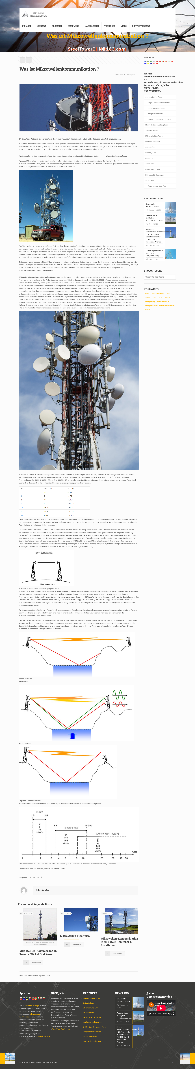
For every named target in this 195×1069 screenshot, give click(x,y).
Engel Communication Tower (159, 103)
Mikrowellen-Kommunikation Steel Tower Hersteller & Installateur (119, 942)
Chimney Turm (150, 153)
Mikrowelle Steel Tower (154, 136)
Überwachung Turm (152, 169)
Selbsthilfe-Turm (151, 130)
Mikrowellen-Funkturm (75, 936)
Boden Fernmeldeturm (156, 108)
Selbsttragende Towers (92, 1017)
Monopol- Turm (151, 158)
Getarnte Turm (150, 147)
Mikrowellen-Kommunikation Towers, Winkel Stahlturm (38, 952)
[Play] (150, 1013)
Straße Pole (149, 181)
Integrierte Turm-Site (155, 114)
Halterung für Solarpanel (154, 175)
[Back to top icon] (173, 1062)
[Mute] (169, 1013)
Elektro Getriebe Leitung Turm (156, 125)
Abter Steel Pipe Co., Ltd (61, 1029)
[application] (161, 1008)
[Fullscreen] (172, 1013)
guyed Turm (149, 164)
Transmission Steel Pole (157, 186)
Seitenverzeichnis (43, 1036)
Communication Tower (153, 97)
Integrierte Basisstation (92, 1032)
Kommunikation (26, 1017)
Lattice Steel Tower (152, 142)
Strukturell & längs (32, 1006)
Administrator (42, 890)
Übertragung (35, 1014)
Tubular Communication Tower (159, 119)
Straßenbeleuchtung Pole (92, 1022)
